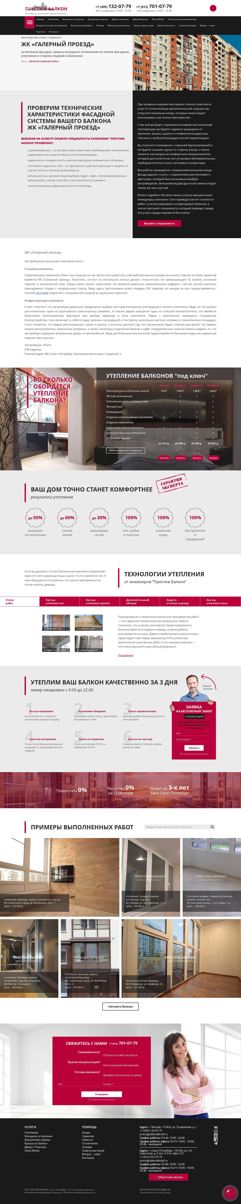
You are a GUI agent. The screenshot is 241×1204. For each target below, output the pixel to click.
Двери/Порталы (140, 19)
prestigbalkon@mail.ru (154, 1134)
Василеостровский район (44, 61)
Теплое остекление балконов (182, 19)
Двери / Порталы (35, 1147)
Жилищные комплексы (119, 25)
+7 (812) (154, 7)
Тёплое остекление (119, 396)
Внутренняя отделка (98, 19)
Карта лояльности (166, 25)
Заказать (164, 458)
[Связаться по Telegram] (198, 8)
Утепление (53, 19)
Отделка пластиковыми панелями (129, 417)
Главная (40, 19)
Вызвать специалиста (159, 223)
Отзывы (100, 25)
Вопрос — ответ (207, 25)
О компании (90, 1143)
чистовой (42, 293)
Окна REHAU (158, 19)
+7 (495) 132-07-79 (151, 1130)
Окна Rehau (32, 1150)
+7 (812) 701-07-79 (151, 1157)
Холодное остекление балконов (51, 25)
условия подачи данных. (200, 754)
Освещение (114, 412)
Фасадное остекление (73, 19)
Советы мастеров (187, 25)
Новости (87, 1139)
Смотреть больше (120, 1006)
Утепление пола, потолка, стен (127, 401)
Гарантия (40, 31)
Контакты (53, 31)
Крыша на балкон (120, 19)
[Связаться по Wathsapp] (205, 8)
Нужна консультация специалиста (125, 450)
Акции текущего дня (144, 25)
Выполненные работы (81, 25)
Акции (86, 1132)
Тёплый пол (114, 406)
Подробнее (125, 655)
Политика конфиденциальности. (80, 1192)
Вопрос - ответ (91, 1154)
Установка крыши (118, 438)
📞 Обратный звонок (168, 1177)
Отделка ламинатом (120, 422)
